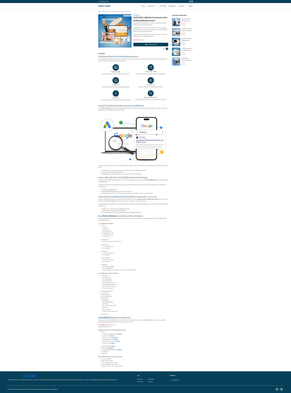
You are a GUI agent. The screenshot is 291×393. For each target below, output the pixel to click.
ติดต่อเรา (191, 6)
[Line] (192, 1)
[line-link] (281, 389)
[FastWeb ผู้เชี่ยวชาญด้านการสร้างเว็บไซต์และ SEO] (104, 6)
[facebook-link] (277, 389)
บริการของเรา (106, 11)
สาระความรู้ (150, 381)
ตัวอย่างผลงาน (172, 6)
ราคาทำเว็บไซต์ (162, 6)
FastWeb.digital (53, 389)
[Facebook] (190, 1)
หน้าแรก (143, 6)
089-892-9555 (104, 1)
